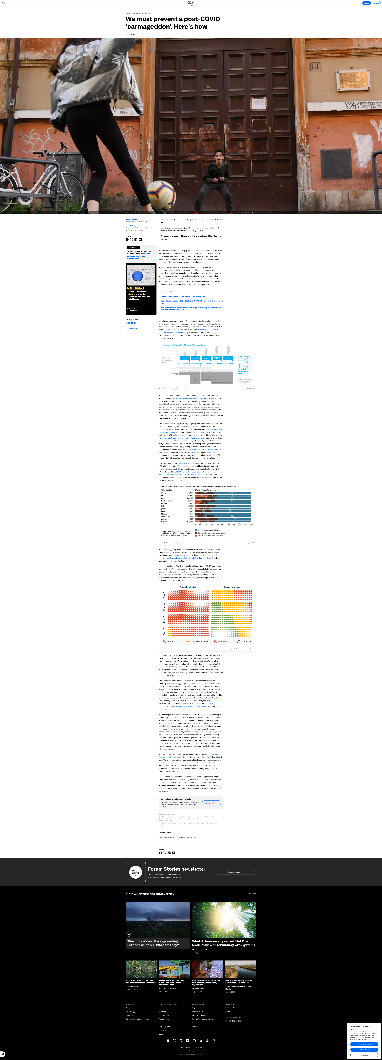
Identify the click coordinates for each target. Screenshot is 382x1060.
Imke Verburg (131, 226)
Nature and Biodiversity (138, 14)
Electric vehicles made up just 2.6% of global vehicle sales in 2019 (186, 558)
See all (252, 894)
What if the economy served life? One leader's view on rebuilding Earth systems (223, 943)
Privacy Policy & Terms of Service (191, 1047)
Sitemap (191, 1051)
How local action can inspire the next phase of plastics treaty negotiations (206, 982)
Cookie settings (364, 1055)
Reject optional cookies (364, 1044)
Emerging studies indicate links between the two (193, 398)
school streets (196, 692)
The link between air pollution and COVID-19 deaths (183, 296)
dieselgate (182, 463)
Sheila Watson (131, 219)
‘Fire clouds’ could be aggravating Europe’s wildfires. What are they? (153, 943)
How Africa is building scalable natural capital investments (238, 981)
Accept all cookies (364, 1049)
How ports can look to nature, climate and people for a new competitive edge (171, 982)
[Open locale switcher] (2, 1054)
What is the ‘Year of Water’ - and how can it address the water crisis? (141, 981)
